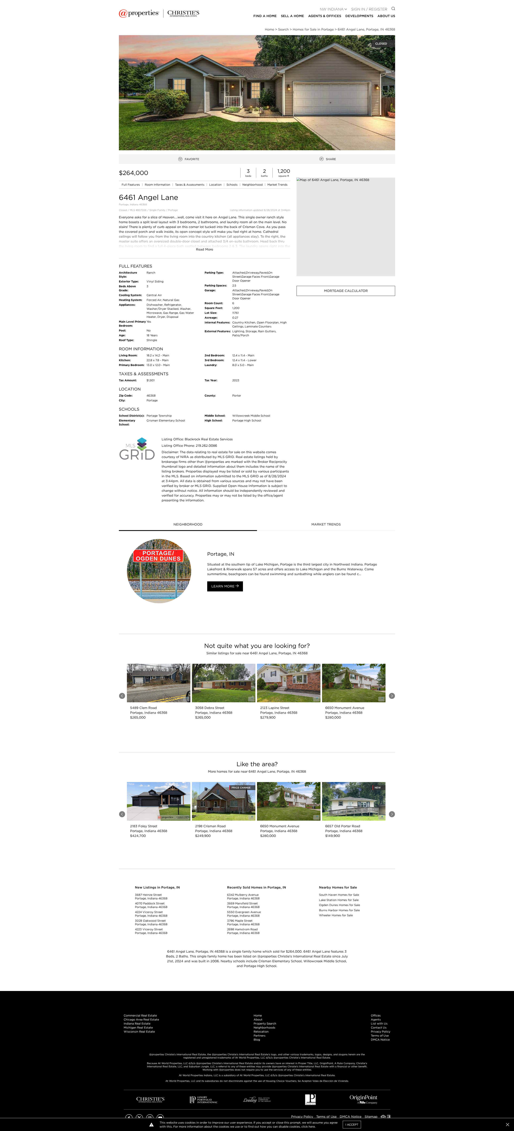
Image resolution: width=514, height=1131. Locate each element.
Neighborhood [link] (252, 184)
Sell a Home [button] (292, 16)
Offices (376, 1015)
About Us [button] (386, 16)
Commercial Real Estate (140, 1015)
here (312, 1126)
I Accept (351, 1124)
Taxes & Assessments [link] (190, 184)
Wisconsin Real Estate (139, 1031)
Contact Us (379, 1027)
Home (258, 1015)
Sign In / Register (369, 9)
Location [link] (215, 184)
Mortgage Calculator (346, 291)
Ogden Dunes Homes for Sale (339, 905)
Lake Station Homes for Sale (339, 900)
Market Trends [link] (277, 184)
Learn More (223, 586)
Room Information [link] (158, 184)
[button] (346, 227)
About (258, 1019)
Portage (173, 210)
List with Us (379, 1023)
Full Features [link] (131, 184)
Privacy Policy (380, 1031)
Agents (376, 1019)
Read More (204, 249)
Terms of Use (380, 1035)
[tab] (188, 525)
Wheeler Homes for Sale (336, 915)
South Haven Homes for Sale (339, 894)
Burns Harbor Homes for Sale (339, 910)
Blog (257, 1039)
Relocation (261, 1031)
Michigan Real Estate (138, 1027)
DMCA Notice (380, 1039)
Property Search (265, 1023)
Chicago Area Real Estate (141, 1019)
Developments (359, 16)
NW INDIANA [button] (332, 9)
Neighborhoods (264, 1027)
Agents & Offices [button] (324, 16)
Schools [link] (232, 184)
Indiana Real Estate (137, 1023)
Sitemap (371, 1117)
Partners (259, 1035)
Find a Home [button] (265, 16)
